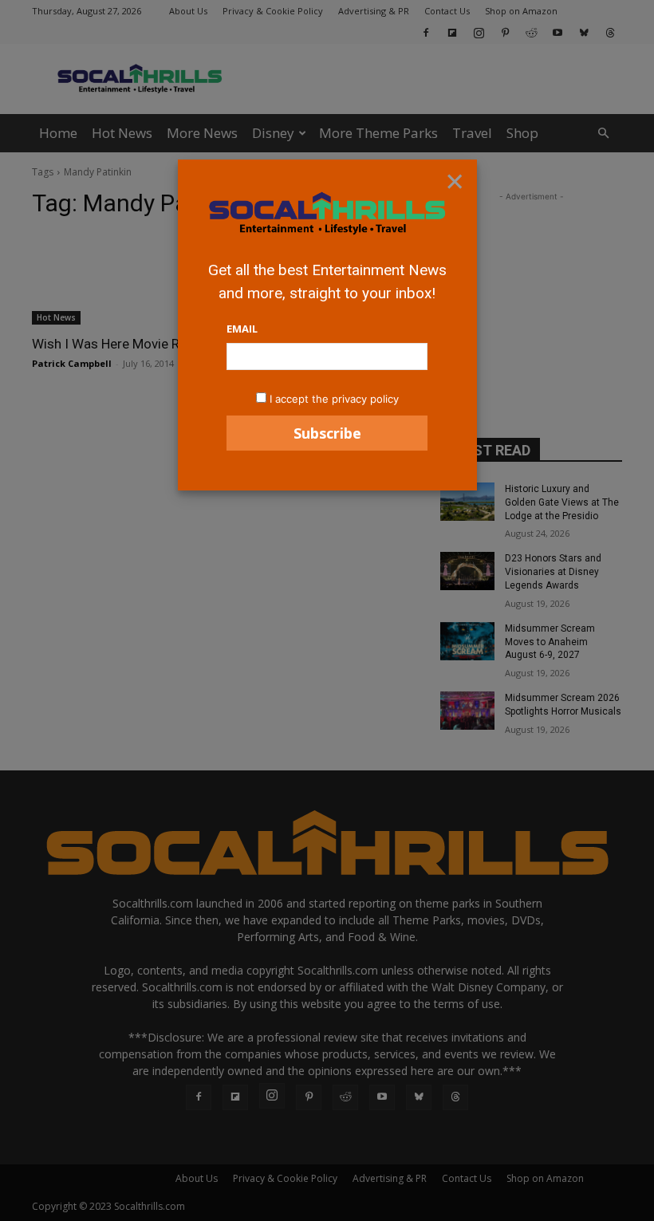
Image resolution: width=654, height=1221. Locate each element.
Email (242, 328)
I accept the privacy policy (334, 398)
